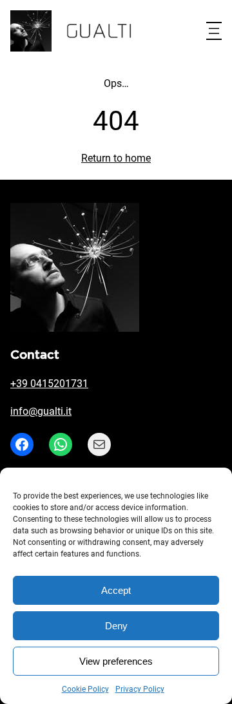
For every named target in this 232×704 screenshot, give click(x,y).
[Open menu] (214, 31)
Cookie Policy (85, 689)
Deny (116, 625)
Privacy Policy (139, 689)
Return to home (116, 158)
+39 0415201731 (49, 383)
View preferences (116, 661)
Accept (116, 590)
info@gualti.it (41, 411)
